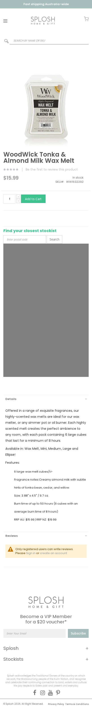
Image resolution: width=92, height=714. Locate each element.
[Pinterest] (57, 693)
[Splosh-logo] (43, 20)
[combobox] (46, 40)
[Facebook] (34, 693)
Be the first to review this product (52, 169)
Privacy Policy (56, 704)
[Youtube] (49, 693)
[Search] (6, 42)
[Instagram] (42, 693)
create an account (53, 553)
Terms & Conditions (77, 704)
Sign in (31, 553)
